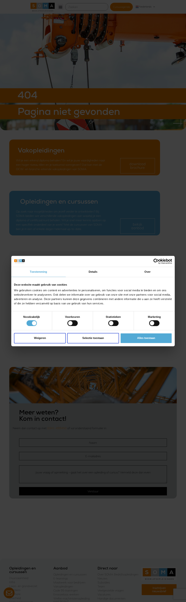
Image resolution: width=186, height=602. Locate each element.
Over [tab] (147, 271)
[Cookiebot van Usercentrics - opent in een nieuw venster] (156, 261)
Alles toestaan (146, 338)
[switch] (72, 323)
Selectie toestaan (93, 338)
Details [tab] (93, 271)
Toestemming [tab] (38, 271)
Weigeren (40, 338)
